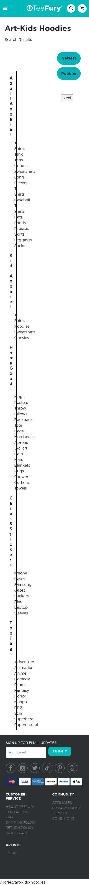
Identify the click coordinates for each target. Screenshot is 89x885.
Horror (20, 696)
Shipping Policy (21, 822)
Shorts (20, 222)
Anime (20, 673)
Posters (21, 402)
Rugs (19, 471)
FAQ (9, 817)
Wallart (20, 448)
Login (11, 853)
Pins (18, 601)
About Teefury (20, 807)
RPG (18, 707)
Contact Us (17, 812)
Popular (68, 73)
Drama (20, 684)
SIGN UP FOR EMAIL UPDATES (31, 743)
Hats (18, 217)
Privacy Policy (66, 808)
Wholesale (17, 833)
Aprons (21, 442)
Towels (20, 488)
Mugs (19, 396)
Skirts (19, 234)
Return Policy (20, 828)
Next (67, 97)
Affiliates (62, 803)
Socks (19, 245)
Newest (68, 58)
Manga (20, 701)
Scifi (18, 713)
